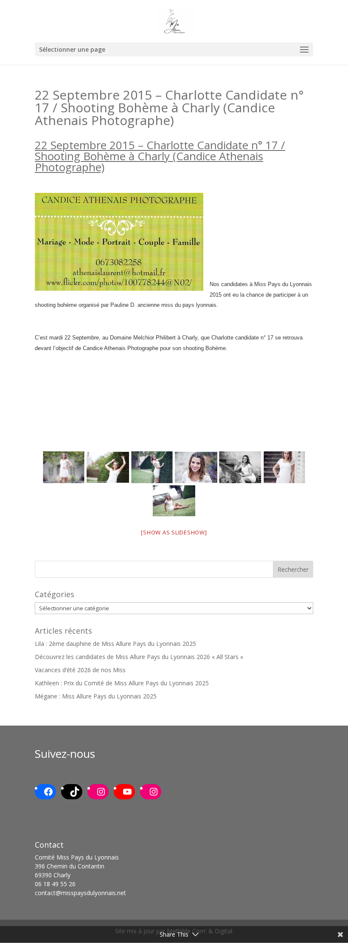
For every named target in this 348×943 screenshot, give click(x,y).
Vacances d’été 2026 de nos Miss (80, 670)
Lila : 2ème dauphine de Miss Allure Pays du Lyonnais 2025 (115, 644)
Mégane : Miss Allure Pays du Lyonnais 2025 (96, 696)
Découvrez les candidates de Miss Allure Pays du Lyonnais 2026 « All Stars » (139, 657)
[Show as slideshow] (174, 532)
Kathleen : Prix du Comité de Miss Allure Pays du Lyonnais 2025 (122, 683)
